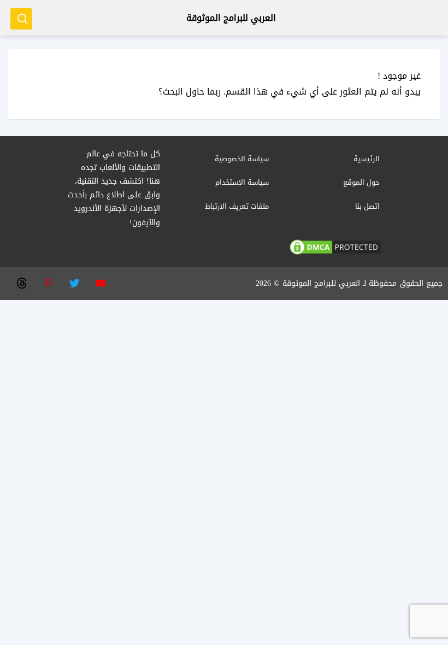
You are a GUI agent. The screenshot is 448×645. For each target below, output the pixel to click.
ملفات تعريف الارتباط (237, 206)
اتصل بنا (367, 206)
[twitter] (74, 282)
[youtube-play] (100, 282)
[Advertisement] (224, 376)
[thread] (21, 282)
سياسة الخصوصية (242, 159)
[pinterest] (48, 282)
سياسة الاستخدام (242, 182)
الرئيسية (366, 159)
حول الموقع (361, 182)
